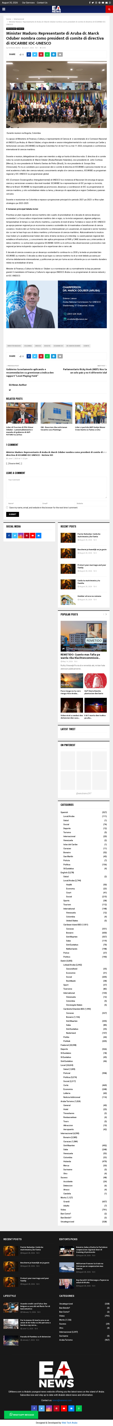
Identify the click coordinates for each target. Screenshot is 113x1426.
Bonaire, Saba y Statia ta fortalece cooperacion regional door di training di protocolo (91, 1250)
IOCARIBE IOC (58, 346)
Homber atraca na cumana (89, 596)
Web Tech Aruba (69, 1422)
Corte (65, 1085)
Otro (65, 1173)
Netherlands (71, 949)
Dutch (63, 961)
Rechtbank (71, 981)
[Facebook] (34, 1408)
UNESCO (38, 346)
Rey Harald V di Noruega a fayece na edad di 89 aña (92, 1281)
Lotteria (66, 1093)
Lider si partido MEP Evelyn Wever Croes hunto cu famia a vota (90, 428)
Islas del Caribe (70, 844)
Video (63, 1210)
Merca (66, 1165)
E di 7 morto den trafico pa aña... (95, 717)
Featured (20, 28)
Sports (66, 901)
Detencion (67, 1186)
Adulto (66, 1206)
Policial (66, 1073)
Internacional (11, 28)
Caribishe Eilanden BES (73, 1009)
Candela (67, 1194)
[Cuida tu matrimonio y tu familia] (68, 584)
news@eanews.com (62, 1400)
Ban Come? (66, 1214)
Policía (66, 860)
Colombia (28, 346)
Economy (70, 889)
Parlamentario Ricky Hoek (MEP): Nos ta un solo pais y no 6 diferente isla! (85, 371)
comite (86, 346)
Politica (66, 1077)
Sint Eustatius (72, 945)
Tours (66, 1121)
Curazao (67, 848)
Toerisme (67, 989)
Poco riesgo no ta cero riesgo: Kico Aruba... (71, 692)
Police (66, 953)
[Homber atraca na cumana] (68, 600)
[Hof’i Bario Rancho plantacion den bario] (95, 680)
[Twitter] (42, 1408)
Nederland (71, 1033)
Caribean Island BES (72, 925)
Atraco (66, 1190)
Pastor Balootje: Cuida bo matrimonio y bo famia (89, 535)
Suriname (67, 1169)
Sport (65, 985)
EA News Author (14, 48)
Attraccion (68, 1125)
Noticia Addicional (71, 1097)
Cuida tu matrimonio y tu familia (89, 582)
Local (63, 1065)
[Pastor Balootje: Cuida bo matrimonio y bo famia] (68, 538)
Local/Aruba (68, 816)
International (69, 909)
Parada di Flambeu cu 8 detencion (35, 1336)
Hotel (65, 1109)
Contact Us (42, 2)
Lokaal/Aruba (69, 965)
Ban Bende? (66, 1218)
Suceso (64, 1177)
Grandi (66, 1202)
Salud (66, 820)
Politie (66, 1037)
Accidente (67, 1181)
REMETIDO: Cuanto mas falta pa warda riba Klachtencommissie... (80, 656)
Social (66, 824)
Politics (66, 957)
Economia (68, 1089)
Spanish (64, 812)
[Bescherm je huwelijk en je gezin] (68, 553)
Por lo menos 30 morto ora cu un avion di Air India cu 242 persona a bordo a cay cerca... (35, 1323)
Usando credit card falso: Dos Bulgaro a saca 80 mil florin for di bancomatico (35, 1306)
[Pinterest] (56, 1408)
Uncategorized (67, 1222)
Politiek (66, 1041)
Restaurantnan (69, 1117)
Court (68, 893)
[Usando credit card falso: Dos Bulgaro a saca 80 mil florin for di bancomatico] (10, 1307)
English (64, 872)
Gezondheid (71, 969)
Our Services (28, 2)
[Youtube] (64, 1408)
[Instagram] (49, 1408)
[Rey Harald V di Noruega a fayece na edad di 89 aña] (66, 1284)
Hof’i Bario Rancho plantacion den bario (93, 692)
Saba (68, 941)
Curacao (70, 929)
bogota (47, 346)
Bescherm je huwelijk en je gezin (92, 549)
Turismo (67, 832)
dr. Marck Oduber (73, 346)
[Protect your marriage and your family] (68, 569)
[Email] (71, 1408)
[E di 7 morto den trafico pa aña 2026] (95, 705)
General (67, 1105)
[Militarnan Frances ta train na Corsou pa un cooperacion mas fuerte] (66, 1267)
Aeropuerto (68, 1129)
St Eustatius (68, 868)
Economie (70, 973)
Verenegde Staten (74, 1005)
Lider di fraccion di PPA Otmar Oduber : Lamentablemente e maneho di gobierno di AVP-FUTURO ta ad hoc (19, 431)
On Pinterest (68, 745)
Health (69, 885)
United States (72, 921)
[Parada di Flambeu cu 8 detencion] (10, 1340)
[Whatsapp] (79, 1408)
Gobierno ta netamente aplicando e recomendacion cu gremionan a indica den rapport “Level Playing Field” (30, 372)
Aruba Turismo (67, 1101)
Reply (104, 452)
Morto (63, 1198)
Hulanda (67, 1161)
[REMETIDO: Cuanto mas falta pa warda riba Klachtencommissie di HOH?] (84, 636)
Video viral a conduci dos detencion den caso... (72, 717)
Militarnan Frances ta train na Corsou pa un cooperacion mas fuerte (89, 1266)
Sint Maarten (71, 937)
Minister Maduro (14, 346)
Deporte (67, 828)
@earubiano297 (83, 793)
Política (66, 864)
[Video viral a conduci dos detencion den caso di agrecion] (72, 705)
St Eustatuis (66, 1053)
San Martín (68, 856)
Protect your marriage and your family (92, 566)
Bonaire (67, 852)
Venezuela (68, 840)
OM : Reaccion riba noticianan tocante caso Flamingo (54, 428)
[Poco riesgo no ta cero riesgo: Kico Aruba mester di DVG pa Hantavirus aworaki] (72, 680)
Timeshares (68, 1113)
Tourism (67, 905)
